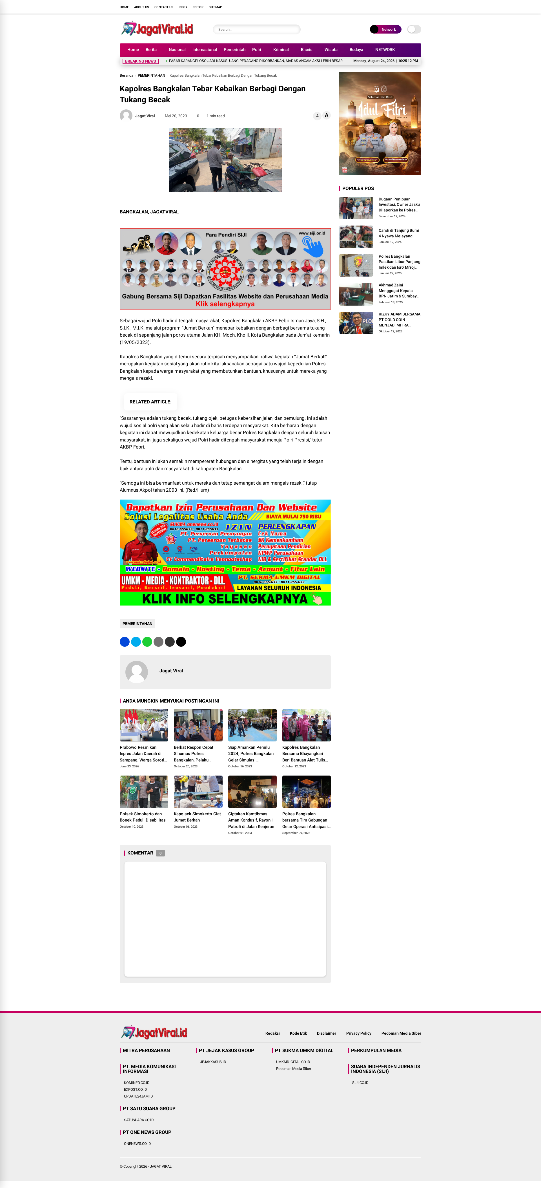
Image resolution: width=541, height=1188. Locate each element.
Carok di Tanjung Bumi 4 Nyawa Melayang (399, 233)
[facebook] (384, 6)
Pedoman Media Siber (401, 1033)
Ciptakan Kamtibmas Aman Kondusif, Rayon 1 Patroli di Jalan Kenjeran (251, 820)
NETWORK (385, 49)
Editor (198, 7)
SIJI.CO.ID (360, 1083)
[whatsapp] (147, 642)
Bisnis (306, 49)
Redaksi (272, 1033)
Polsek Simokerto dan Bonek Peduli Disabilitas (143, 817)
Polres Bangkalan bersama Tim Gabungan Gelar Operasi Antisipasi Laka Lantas (305, 820)
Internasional (204, 49)
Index (183, 7)
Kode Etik (298, 1033)
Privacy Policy (358, 1033)
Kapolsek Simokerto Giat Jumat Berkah (197, 817)
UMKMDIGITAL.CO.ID (293, 1062)
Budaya (356, 49)
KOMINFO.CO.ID (137, 1083)
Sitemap (215, 7)
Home (124, 7)
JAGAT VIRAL (161, 1166)
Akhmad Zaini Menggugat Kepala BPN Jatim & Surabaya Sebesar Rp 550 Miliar (399, 291)
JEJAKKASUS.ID (213, 1062)
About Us (141, 7)
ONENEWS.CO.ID (137, 1143)
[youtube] (410, 6)
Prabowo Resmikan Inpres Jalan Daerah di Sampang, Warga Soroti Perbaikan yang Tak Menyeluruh (142, 754)
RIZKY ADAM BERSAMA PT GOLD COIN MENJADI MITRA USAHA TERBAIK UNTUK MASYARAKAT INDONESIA (399, 320)
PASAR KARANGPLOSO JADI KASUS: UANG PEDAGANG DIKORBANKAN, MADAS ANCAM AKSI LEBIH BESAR (221, 61)
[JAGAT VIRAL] (157, 36)
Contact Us (163, 7)
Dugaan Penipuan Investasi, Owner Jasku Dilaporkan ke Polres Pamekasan (399, 205)
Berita (151, 49)
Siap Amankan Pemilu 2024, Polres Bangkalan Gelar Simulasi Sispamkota (251, 754)
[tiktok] (418, 6)
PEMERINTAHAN (151, 75)
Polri (256, 49)
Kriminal (281, 49)
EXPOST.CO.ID (135, 1089)
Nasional (177, 49)
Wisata (331, 49)
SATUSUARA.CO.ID (139, 1120)
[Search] (295, 29)
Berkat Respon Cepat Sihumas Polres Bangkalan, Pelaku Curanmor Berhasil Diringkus (193, 754)
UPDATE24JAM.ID (138, 1096)
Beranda (126, 75)
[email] (170, 642)
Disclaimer (326, 1033)
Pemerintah (234, 49)
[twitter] (393, 6)
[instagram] (401, 6)
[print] (158, 642)
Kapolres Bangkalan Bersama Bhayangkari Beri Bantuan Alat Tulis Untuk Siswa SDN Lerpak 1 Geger (305, 754)
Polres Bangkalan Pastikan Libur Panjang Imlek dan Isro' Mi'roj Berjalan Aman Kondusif (399, 262)
